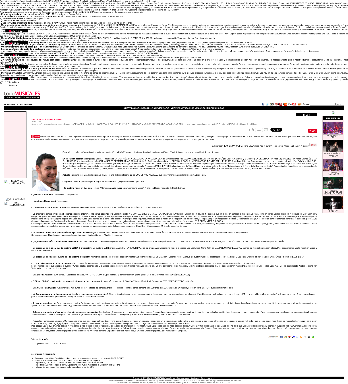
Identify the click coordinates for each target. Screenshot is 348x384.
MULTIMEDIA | (177, 108)
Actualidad (14, 35)
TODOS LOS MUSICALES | (195, 108)
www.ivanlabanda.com (265, 77)
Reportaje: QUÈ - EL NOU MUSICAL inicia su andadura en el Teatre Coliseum (69, 363)
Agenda (28, 104)
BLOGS (221, 108)
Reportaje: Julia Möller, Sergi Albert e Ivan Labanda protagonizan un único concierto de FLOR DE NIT (79, 358)
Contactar (195, 378)
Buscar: (306, 104)
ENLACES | (212, 108)
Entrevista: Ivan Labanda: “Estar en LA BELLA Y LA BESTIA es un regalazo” (68, 360)
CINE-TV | (127, 108)
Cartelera (13, 37)
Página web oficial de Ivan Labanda (50, 344)
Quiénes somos (207, 378)
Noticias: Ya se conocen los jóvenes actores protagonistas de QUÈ (64, 367)
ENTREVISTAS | (163, 108)
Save (314, 130)
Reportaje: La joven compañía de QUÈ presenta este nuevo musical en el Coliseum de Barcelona (77, 365)
